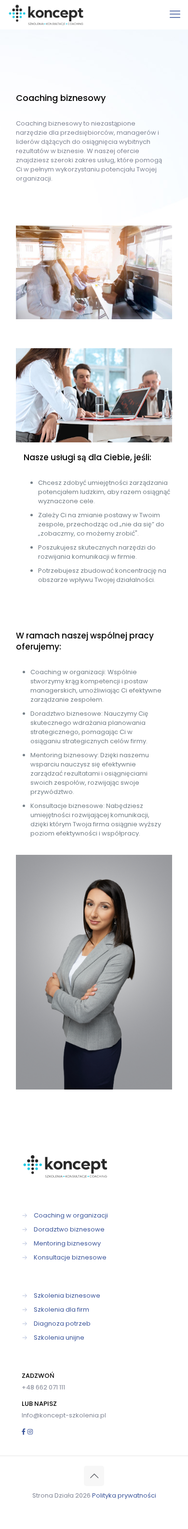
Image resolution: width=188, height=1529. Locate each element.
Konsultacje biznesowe (70, 1257)
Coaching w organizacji (71, 1215)
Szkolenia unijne (59, 1337)
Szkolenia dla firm (61, 1309)
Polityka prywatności (124, 1495)
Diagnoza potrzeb (62, 1323)
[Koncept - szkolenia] (46, 14)
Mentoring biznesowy (67, 1243)
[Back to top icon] (94, 1476)
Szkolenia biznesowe (67, 1295)
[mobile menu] (175, 14)
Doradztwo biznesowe (69, 1229)
